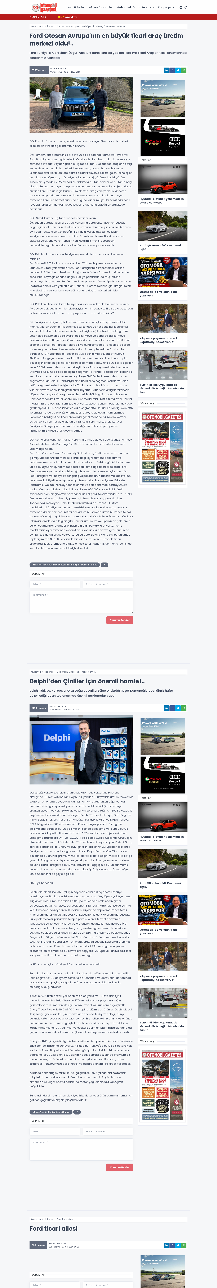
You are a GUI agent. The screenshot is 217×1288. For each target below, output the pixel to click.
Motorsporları (146, 7)
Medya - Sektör (126, 7)
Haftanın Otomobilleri (100, 7)
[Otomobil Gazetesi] (44, 7)
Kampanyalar (166, 7)
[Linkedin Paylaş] (166, 70)
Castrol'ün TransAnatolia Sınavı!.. (81, 17)
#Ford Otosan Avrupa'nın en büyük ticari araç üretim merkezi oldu (64, 564)
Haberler (79, 7)
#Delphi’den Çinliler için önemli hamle (51, 1112)
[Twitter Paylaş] (178, 70)
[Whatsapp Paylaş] (183, 70)
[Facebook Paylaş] (172, 70)
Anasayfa (36, 26)
